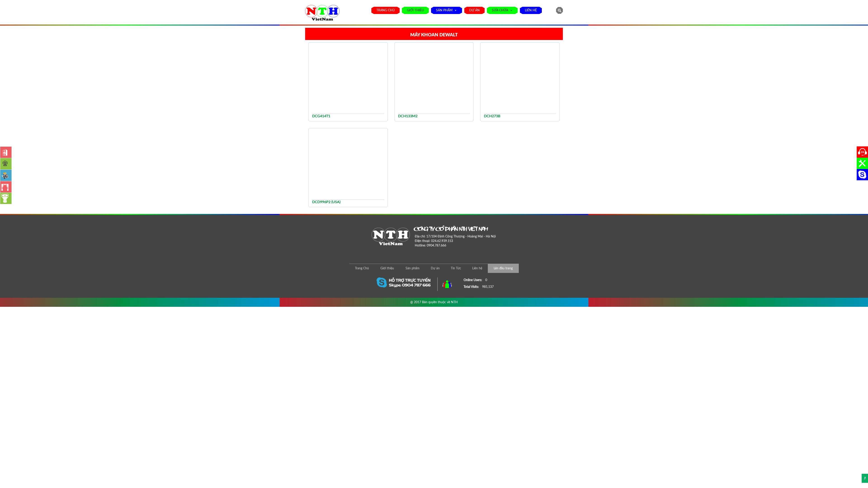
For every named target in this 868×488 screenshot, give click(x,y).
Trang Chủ (385, 10)
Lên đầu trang (503, 268)
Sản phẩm (444, 10)
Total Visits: (472, 287)
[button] (455, 10)
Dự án (474, 10)
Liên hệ (531, 10)
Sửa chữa (500, 10)
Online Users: (473, 280)
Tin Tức (456, 268)
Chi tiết (350, 115)
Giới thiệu (415, 10)
